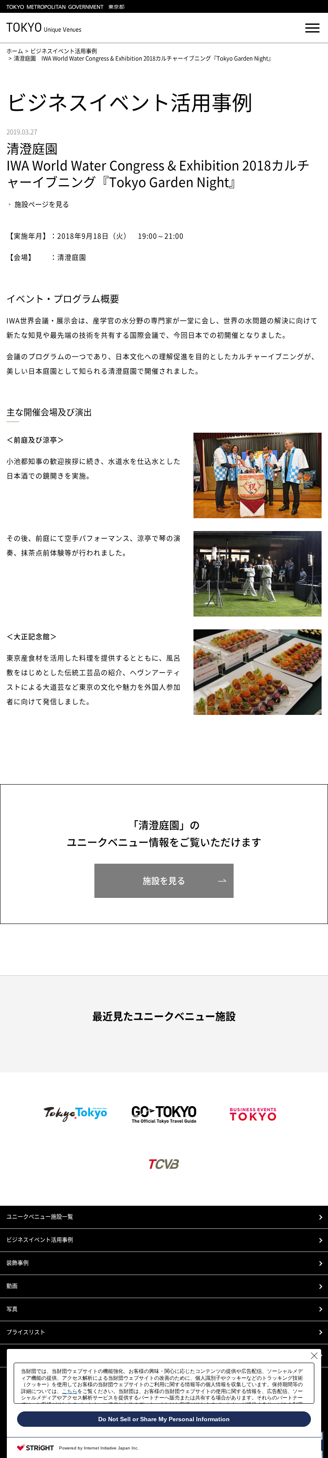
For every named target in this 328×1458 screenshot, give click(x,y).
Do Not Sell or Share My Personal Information (164, 1419)
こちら (69, 1391)
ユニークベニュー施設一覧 (39, 1216)
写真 (12, 1309)
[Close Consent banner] (314, 1356)
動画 (12, 1286)
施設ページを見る (42, 204)
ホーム (14, 51)
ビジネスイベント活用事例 (63, 51)
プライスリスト (25, 1332)
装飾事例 (17, 1263)
